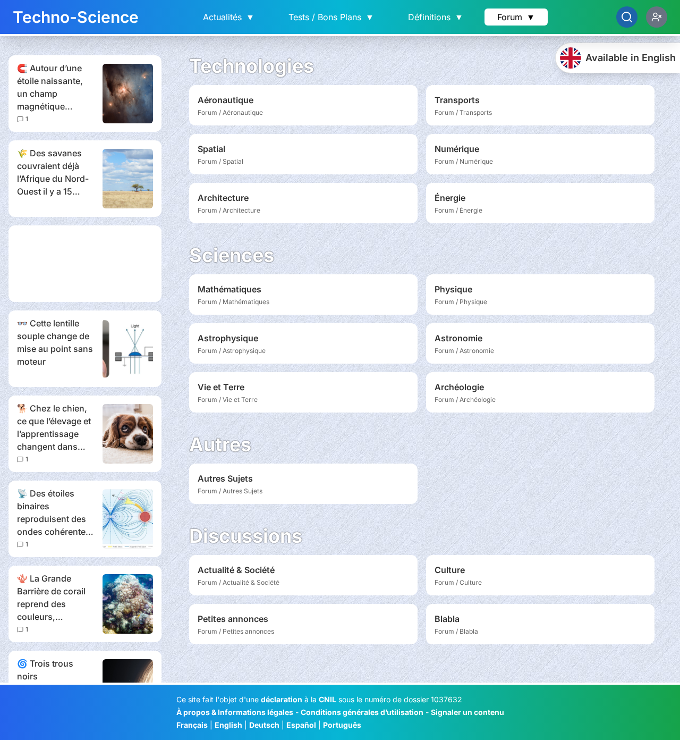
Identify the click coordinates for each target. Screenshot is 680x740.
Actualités (228, 17)
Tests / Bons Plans (331, 17)
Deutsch (264, 724)
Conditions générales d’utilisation (362, 712)
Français (192, 724)
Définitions (435, 17)
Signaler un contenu (467, 712)
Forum (516, 17)
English (228, 724)
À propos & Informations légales (234, 712)
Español (301, 724)
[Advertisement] (85, 263)
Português (342, 724)
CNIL (327, 699)
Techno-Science (76, 17)
